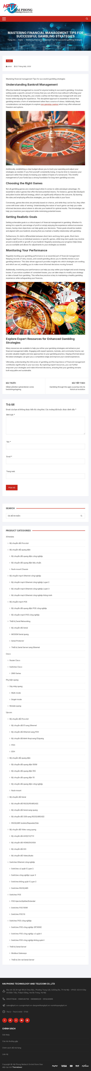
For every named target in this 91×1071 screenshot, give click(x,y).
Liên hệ (5, 1054)
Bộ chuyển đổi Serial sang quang (24, 810)
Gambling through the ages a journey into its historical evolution (67, 388)
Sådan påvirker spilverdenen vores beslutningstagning (20, 388)
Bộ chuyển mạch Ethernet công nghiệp (25, 576)
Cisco (8, 654)
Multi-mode (16, 693)
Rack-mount (16, 790)
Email (9, 456)
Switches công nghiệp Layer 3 (23, 875)
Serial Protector (17, 641)
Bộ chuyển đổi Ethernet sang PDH (25, 732)
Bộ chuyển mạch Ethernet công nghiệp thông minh (31, 595)
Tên (8, 442)
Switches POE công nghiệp (20, 921)
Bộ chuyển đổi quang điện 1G (23, 777)
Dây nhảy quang (15, 686)
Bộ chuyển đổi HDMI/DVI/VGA (23, 842)
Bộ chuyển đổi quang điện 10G (23, 771)
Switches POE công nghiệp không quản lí (27, 940)
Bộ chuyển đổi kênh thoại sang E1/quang (27, 738)
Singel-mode (16, 699)
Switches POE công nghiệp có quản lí (26, 934)
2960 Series (16, 673)
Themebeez (17, 1067)
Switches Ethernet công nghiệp (22, 862)
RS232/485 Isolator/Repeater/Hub (25, 823)
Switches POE (15, 895)
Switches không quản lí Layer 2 (23, 881)
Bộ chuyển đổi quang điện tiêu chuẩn (26, 563)
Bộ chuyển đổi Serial (19, 628)
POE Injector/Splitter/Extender (23, 901)
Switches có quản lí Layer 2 (22, 868)
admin (9, 66)
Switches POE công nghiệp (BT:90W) (26, 927)
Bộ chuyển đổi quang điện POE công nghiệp (29, 608)
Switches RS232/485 (19, 888)
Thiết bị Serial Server (17, 947)
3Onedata (10, 537)
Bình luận (10, 415)
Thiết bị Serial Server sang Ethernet (25, 647)
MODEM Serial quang (20, 634)
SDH (13, 751)
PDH (13, 745)
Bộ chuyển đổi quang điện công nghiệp (27, 556)
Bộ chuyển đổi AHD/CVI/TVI (22, 836)
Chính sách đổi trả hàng (11, 1048)
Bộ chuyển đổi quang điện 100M (24, 764)
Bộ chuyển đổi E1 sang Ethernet (24, 725)
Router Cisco (14, 660)
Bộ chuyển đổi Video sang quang (22, 829)
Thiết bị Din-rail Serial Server (22, 960)
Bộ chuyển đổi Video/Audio (22, 855)
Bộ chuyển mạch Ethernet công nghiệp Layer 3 (30, 589)
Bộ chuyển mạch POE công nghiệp (25, 615)
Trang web (10, 471)
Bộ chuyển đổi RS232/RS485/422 (24, 803)
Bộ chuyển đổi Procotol (19, 543)
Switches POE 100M (19, 908)
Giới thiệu (6, 1035)
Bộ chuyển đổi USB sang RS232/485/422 (27, 816)
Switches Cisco (15, 667)
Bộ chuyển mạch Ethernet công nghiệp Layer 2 (30, 582)
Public (9, 61)
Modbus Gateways (19, 953)
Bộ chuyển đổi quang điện (19, 550)
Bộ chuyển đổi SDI (18, 849)
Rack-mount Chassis (19, 569)
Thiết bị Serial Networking (19, 621)
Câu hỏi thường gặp (10, 1041)
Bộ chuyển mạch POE (18, 602)
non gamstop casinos (49, 104)
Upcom (9, 712)
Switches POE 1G (18, 914)
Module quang (15, 706)
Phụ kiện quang (12, 680)
